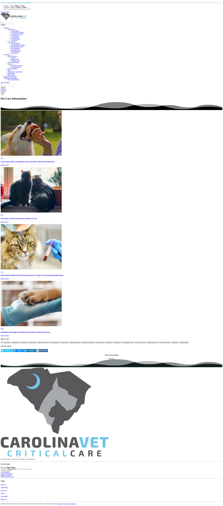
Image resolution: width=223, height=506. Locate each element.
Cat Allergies (175, 342)
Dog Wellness (117, 342)
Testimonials (11, 73)
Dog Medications (16, 51)
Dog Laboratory (55, 342)
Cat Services (11, 29)
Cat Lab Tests (15, 37)
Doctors (13, 57)
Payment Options (12, 68)
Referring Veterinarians (10, 78)
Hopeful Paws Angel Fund (15, 71)
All (2, 342)
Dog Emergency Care (17, 46)
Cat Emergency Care (17, 34)
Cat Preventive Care (165, 342)
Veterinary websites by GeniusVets (66, 504)
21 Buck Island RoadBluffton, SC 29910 (6, 474)
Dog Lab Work (15, 50)
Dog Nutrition (15, 342)
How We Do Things (13, 62)
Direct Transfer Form (13, 79)
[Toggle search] (1, 84)
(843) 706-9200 (5, 12)
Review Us (4, 499)
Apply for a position (16, 65)
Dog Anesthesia (15, 43)
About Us (7, 54)
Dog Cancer (7, 342)
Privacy (3, 493)
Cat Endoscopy (15, 35)
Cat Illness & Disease (140, 342)
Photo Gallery (11, 75)
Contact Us (4, 490)
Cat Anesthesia (15, 31)
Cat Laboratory (64, 342)
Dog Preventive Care (152, 342)
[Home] (14, 19)
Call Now (3, 89)
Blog (9, 70)
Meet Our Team (12, 56)
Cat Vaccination (32, 342)
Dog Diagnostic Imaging (18, 45)
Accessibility (4, 496)
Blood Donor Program (10, 76)
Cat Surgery (14, 40)
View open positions (25, 2)
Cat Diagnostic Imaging (17, 32)
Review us (111, 358)
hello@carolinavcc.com (7, 477)
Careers (10, 64)
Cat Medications (15, 39)
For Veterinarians (16, 67)
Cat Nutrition (23, 342)
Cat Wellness (108, 342)
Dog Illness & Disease (88, 342)
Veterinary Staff (15, 61)
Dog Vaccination (99, 342)
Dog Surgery (14, 53)
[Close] (1, 21)
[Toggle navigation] (3, 93)
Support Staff (14, 59)
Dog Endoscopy (15, 48)
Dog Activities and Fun (43, 342)
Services (6, 28)
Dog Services (11, 42)
